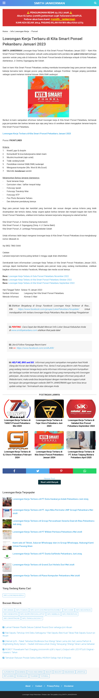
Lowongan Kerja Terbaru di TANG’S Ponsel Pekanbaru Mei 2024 (17, 423)
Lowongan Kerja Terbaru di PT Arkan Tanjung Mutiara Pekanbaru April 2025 (81, 454)
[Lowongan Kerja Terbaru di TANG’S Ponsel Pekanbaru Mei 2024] (17, 409)
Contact (38, 686)
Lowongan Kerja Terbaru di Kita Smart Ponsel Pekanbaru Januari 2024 (49, 454)
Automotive (9, 672)
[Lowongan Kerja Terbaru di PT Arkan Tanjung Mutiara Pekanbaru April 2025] (81, 440)
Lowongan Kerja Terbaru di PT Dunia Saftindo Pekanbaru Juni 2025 (47, 554)
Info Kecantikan (83, 610)
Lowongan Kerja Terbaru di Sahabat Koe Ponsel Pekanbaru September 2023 (81, 423)
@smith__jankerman (63, 19)
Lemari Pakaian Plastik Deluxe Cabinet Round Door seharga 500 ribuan (38, 627)
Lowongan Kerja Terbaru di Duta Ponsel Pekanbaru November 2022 (38, 276)
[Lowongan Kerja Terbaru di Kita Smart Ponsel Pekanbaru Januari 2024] (49, 440)
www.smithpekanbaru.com (24, 330)
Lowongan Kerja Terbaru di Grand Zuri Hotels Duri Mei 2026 (43, 564)
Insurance (69, 672)
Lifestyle (81, 672)
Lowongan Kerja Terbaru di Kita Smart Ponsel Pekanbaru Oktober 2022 (40, 280)
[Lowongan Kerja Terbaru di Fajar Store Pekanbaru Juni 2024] (49, 409)
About (27, 686)
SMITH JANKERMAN (49, 3)
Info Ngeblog (53, 614)
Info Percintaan (69, 614)
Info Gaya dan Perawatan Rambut (45, 610)
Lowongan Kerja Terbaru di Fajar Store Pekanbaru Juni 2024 (49, 423)
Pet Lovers (9, 676)
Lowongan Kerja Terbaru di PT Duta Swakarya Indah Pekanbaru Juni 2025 (50, 499)
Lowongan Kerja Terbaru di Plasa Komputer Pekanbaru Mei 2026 (46, 575)
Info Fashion (22, 610)
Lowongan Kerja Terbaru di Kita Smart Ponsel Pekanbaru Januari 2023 (37, 133)
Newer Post (49, 478)
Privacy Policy (53, 686)
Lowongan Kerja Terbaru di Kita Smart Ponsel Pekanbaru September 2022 (41, 283)
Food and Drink (35, 672)
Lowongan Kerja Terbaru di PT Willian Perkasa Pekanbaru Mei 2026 (47, 532)
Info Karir (68, 610)
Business (21, 672)
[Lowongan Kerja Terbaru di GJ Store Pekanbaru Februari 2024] (17, 440)
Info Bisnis (8, 610)
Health (49, 672)
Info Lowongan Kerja (14, 595)
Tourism (34, 676)
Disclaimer (69, 686)
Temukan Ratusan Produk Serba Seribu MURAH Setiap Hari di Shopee (38, 658)
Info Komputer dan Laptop (32, 614)
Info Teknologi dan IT (32, 618)
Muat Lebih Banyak (49, 482)
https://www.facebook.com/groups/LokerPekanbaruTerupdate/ (48, 309)
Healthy (58, 672)
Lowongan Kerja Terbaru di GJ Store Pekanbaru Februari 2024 (17, 454)
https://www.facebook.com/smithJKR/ (35, 348)
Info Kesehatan (11, 614)
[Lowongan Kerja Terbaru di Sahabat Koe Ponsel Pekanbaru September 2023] (81, 409)
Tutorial (44, 676)
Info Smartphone (12, 618)
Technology (22, 676)
